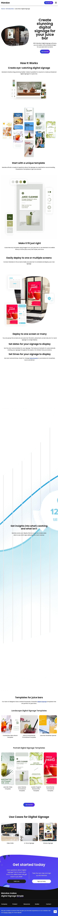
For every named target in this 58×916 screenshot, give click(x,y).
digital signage (42, 701)
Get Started (44, 51)
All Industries (10, 9)
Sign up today (41, 881)
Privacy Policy (7, 912)
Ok (55, 911)
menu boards (33, 358)
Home (3, 9)
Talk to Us (16, 881)
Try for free (48, 2)
